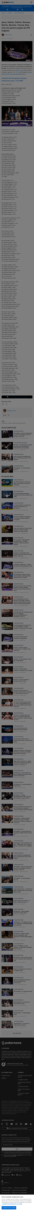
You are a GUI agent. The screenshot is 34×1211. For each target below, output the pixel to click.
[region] (17, 1203)
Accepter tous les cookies (8, 1207)
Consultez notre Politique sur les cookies (12, 1204)
